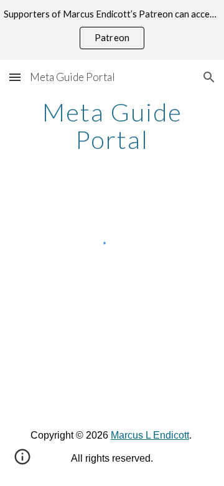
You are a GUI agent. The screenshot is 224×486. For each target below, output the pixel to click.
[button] (15, 77)
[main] (112, 125)
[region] (112, 30)
